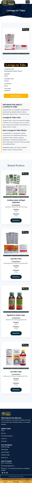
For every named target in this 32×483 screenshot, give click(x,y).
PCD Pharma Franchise (7, 436)
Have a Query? (16, 96)
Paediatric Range (5, 454)
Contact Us (4, 438)
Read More (16, 220)
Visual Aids (4, 441)
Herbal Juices (4, 457)
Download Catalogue (16, 476)
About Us (3, 433)
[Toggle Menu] (27, 2)
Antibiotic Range (5, 447)
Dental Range (4, 449)
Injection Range (5, 452)
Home (2, 430)
